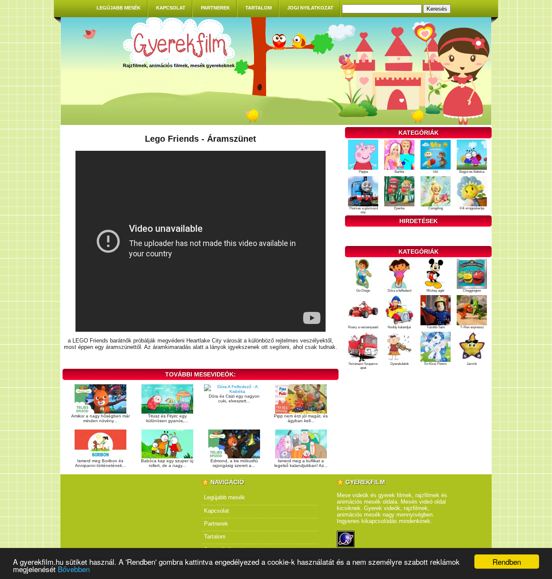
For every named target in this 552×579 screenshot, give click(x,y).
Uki (435, 172)
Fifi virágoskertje (472, 208)
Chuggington (472, 291)
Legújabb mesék (119, 7)
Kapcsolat (170, 7)
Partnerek (215, 7)
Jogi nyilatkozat (310, 7)
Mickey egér (436, 291)
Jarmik (472, 364)
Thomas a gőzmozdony (363, 210)
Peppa (363, 172)
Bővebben (74, 568)
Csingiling (435, 208)
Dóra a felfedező (399, 291)
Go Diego (363, 291)
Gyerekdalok (399, 364)
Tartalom (258, 7)
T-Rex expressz (472, 327)
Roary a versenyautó (363, 327)
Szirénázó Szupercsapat (363, 366)
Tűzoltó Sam (436, 327)
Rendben (506, 561)
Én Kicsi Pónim (435, 364)
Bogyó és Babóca (471, 172)
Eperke (399, 208)
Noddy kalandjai (399, 327)
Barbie (399, 172)
